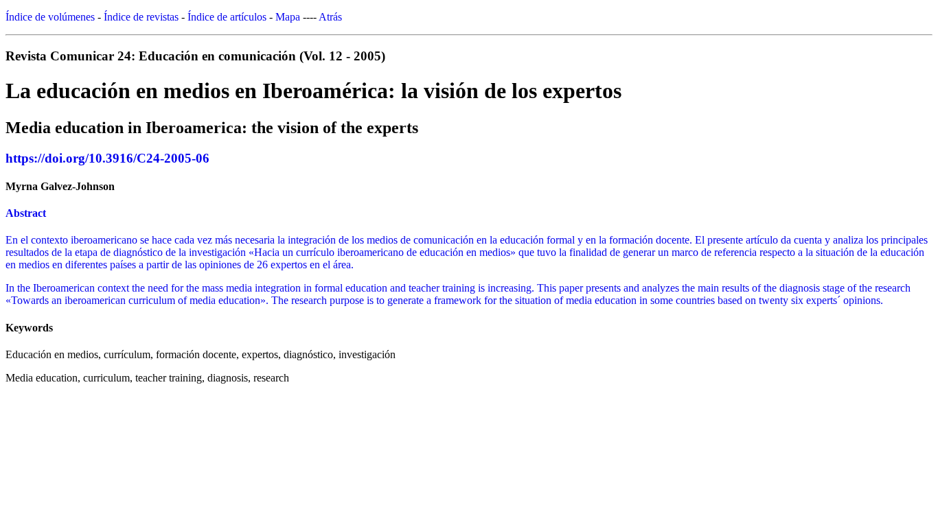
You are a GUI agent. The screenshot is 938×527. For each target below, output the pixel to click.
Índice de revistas (141, 17)
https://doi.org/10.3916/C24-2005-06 (107, 158)
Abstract (25, 213)
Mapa (287, 17)
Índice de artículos (226, 17)
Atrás (330, 17)
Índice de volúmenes (50, 17)
